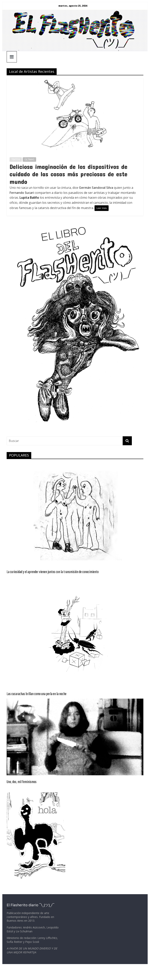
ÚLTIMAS (29, 159)
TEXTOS (16, 159)
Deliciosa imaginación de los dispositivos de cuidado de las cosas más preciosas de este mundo (68, 174)
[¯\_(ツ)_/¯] (75, 12)
